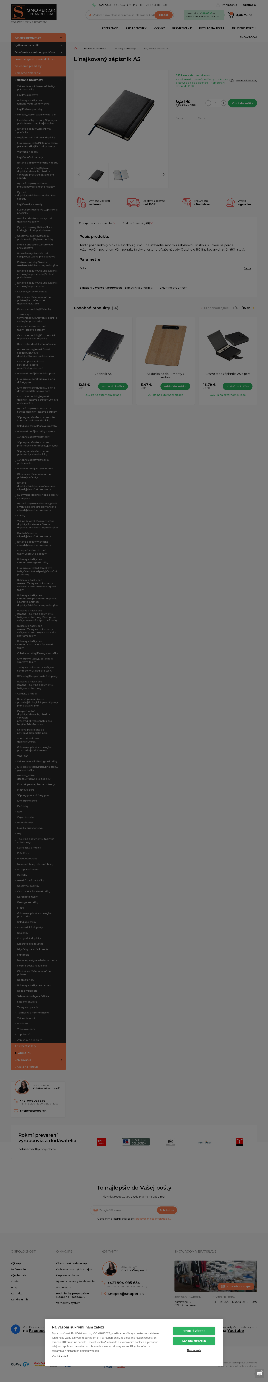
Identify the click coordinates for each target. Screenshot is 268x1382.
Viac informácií (60, 1356)
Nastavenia (194, 1350)
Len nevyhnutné (194, 1340)
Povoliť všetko (194, 1331)
